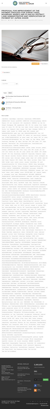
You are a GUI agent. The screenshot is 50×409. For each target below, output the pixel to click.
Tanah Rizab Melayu (12, 215)
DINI (33, 149)
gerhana (23, 137)
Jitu (16, 131)
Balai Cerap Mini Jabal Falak (28, 238)
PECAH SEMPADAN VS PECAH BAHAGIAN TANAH (21, 258)
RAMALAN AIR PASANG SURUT (31, 133)
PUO (24, 135)
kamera (45, 127)
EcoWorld (34, 310)
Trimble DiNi (42, 182)
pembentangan (23, 188)
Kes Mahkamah (26, 166)
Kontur (40, 188)
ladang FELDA (4, 341)
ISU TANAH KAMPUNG (17, 252)
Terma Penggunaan (5, 402)
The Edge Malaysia (5, 347)
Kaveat (35, 223)
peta (35, 225)
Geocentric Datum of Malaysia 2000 (32, 207)
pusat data (42, 308)
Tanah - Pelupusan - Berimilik (7, 349)
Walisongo (38, 139)
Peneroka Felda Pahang (14, 244)
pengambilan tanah (20, 125)
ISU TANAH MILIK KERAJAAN (39, 289)
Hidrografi (4, 125)
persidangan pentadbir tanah (33, 188)
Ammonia (35, 234)
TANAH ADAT (30, 291)
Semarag (11, 201)
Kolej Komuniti (35, 182)
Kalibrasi (19, 141)
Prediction (21, 160)
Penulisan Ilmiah (30, 343)
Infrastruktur (10, 341)
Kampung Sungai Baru (14, 343)
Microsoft (24, 320)
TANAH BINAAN (18, 279)
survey (46, 170)
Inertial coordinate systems (37, 143)
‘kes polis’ (43, 324)
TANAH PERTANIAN (31, 271)
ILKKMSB (28, 195)
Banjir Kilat (19, 246)
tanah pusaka (35, 316)
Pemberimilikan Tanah (23, 225)
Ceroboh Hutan (25, 246)
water (43, 170)
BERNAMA (31, 341)
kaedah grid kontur (40, 225)
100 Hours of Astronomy (22, 164)
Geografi (42, 139)
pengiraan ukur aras (16, 232)
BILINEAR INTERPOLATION (7, 133)
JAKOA (30, 217)
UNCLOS (22, 205)
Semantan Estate (16, 324)
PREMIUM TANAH (41, 275)
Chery (40, 312)
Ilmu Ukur (39, 221)
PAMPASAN (14, 291)
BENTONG (4, 178)
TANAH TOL (4, 279)
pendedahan (17, 172)
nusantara (16, 162)
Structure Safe (38, 246)
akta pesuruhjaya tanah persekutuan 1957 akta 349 (17, 96)
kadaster (26, 127)
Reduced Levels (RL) (27, 184)
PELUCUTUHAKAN (6, 258)
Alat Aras (15, 182)
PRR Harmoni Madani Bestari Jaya (33, 306)
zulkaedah (44, 151)
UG (6, 127)
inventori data (15, 250)
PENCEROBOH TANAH (36, 293)
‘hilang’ (11, 316)
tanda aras (23, 232)
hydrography (38, 170)
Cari (17, 83)
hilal (20, 151)
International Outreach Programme (29, 332)
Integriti (31, 178)
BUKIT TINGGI (36, 176)
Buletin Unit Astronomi (11, 326)
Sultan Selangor (11, 310)
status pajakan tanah (28, 314)
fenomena (11, 151)
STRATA (33, 236)
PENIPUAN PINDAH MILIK (29, 304)
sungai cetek (43, 314)
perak (3, 137)
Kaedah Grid (45, 188)
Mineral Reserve (13, 217)
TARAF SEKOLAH (5, 304)
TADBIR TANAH (5, 295)
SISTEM (21, 304)
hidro (3, 207)
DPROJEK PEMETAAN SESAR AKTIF (19, 176)
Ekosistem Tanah (5, 236)
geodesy (37, 141)
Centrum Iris (43, 320)
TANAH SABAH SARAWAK (41, 295)
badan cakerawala (41, 164)
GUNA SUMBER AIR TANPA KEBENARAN (10, 269)
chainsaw (8, 172)
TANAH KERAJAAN (24, 287)
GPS (29, 125)
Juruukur (36, 232)
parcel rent (23, 219)
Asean (41, 201)
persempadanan (7, 174)
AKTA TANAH (15, 256)
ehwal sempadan (33, 168)
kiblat (34, 139)
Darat (26, 129)
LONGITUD (9, 168)
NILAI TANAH (37, 269)
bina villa (3, 316)
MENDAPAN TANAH (42, 240)
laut (18, 205)
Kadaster (17, 20)
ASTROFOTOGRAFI (23, 170)
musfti (3, 151)
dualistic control (11, 211)
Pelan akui (4, 250)
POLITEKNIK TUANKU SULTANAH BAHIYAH (18, 330)
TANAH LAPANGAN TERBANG (8, 242)
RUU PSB (9, 318)
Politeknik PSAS (33, 221)
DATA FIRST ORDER (28, 172)
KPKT (13, 318)
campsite (3, 308)
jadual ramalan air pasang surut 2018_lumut (16, 102)
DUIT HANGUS (36, 250)
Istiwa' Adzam (17, 211)
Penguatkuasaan (31, 347)
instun (7, 151)
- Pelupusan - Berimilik (40, 347)
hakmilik (38, 209)
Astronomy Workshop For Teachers (8, 203)
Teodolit (26, 182)
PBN (15, 125)
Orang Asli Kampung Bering (25, 244)
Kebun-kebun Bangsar (6, 246)
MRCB (30, 318)
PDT (38, 308)
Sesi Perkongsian (40, 332)
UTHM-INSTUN (18, 221)
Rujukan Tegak (9, 232)
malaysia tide (4, 135)
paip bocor (16, 308)
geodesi (15, 133)
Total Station (4, 149)
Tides (18, 143)
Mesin (28, 131)
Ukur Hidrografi (16, 223)
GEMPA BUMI (29, 176)
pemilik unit (41, 248)
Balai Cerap (24, 250)
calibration (44, 147)
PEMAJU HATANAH (36, 252)
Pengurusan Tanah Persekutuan (14, 219)
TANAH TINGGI (11, 279)
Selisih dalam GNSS (29, 232)
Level (8, 129)
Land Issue (35, 217)
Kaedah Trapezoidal (12, 186)
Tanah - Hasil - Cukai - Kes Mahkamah (9, 351)
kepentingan (44, 209)
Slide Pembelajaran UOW (6, 328)
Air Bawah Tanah (22, 236)
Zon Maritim (29, 250)
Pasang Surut (12, 160)
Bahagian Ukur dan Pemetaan (35, 166)
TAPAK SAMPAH (42, 279)
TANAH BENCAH (22, 273)
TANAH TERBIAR (39, 277)
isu (2, 174)
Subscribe (46, 379)
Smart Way (38, 215)
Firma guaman (33, 308)
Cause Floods (31, 246)
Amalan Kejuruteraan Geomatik (8, 221)
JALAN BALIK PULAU (21, 289)
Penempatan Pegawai (6, 240)
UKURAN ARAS (40, 168)
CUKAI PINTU (22, 281)
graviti (41, 162)
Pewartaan (20, 166)
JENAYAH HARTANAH (39, 281)
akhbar (16, 174)
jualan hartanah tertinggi (27, 310)
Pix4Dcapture (19, 213)
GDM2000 (42, 207)
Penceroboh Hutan (5, 244)
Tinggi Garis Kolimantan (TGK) (7, 184)
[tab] (5, 93)
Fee (10, 236)
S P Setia (21, 318)
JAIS (15, 341)
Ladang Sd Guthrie (5, 322)
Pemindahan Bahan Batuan (24, 178)
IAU (16, 164)
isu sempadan (26, 339)
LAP (20, 308)
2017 (42, 133)
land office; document (33, 213)
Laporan (3, 127)
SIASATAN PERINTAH (38, 256)
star (42, 137)
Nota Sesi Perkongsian (12, 339)
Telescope (46, 203)
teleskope (7, 205)
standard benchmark (28, 248)
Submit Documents (5, 217)
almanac (45, 137)
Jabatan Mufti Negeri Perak (28, 201)
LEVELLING (19, 135)
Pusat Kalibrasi (16, 248)
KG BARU (40, 223)
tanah (18, 209)
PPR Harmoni (4, 306)
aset (11, 314)
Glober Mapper (12, 141)
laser (37, 248)
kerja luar (3, 209)
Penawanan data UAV (42, 211)
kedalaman (4, 131)
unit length (28, 147)
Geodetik (45, 125)
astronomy (21, 162)
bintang (35, 164)
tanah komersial (31, 345)
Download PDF (35, 63)
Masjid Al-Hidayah (33, 211)
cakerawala (36, 127)
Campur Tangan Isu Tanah (35, 244)
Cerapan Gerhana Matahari (17, 199)
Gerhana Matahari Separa (6, 199)
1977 (41, 141)
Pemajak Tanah (41, 234)
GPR (16, 127)
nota (31, 139)
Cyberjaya (34, 318)
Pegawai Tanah (18, 242)
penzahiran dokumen (41, 343)
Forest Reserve (23, 215)
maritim (8, 131)
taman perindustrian (5, 314)
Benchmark (20, 184)
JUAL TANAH (34, 240)
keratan (12, 174)
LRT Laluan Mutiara (32, 324)
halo (14, 151)
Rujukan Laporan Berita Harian (21, 326)
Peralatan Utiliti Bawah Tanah (7, 248)
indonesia (35, 137)
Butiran (18, 129)
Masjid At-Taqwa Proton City (35, 199)
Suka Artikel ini (44, 63)
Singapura (44, 172)
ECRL (15, 316)
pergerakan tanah (10, 308)
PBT (3, 289)
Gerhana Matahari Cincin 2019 (28, 203)
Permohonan (14, 166)
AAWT (17, 203)
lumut (39, 133)
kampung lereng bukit (36, 320)
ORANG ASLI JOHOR (6, 277)
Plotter (30, 182)
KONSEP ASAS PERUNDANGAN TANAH (10, 225)
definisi (32, 209)
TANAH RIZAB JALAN (6, 281)
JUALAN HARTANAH (40, 304)
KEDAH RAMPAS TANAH (7, 252)
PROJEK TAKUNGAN (6, 254)
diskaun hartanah (33, 322)
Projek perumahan (18, 310)
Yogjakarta (16, 201)
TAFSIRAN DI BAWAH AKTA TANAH (26, 256)
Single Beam (22, 223)
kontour (15, 184)
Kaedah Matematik (43, 184)
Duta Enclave (9, 345)
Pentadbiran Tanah (38, 178)
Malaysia (29, 160)
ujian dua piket (4, 234)
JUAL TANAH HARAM (22, 283)
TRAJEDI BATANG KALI (6, 273)
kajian (18, 151)
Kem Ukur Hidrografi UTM (7, 223)
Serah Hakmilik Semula (23, 347)
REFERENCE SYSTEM (24, 145)
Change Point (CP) (35, 184)
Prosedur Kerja (40, 20)
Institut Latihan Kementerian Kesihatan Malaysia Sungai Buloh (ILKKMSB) (27, 180)
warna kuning (30, 225)
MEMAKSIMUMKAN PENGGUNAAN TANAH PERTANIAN (28, 285)
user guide (37, 149)
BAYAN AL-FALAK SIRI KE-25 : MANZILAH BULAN (11, 332)
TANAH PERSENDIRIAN (30, 277)
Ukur (32, 125)
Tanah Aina (19, 316)
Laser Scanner (34, 160)
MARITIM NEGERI (25, 168)
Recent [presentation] (10, 92)
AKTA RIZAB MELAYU (15, 277)
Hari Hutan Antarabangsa (17, 345)
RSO (23, 207)
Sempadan (22, 129)
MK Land (31, 339)
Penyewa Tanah (15, 236)
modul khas (15, 188)
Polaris (44, 160)
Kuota (27, 322)
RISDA (44, 205)
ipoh (31, 135)
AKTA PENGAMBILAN (26, 242)
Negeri (30, 129)
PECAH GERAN (15, 273)
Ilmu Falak (7, 162)
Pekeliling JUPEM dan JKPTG (32, 20)
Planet (36, 238)
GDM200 (20, 131)
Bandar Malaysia (5, 324)
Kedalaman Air (12, 129)
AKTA (37, 236)
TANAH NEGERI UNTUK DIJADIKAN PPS (18, 271)
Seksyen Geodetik (5, 182)
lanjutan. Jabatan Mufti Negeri (10, 207)
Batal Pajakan (28, 236)
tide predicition (13, 135)
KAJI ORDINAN (43, 250)
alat (20, 137)
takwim (15, 234)
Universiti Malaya (33, 162)
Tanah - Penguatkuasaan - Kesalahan (20, 349)
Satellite (11, 205)
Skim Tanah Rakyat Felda (27, 316)
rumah (9, 306)
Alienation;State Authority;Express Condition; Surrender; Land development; (32, 186)
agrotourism (43, 306)
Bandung (20, 201)
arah (40, 149)
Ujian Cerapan (25, 141)
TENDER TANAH (17, 293)
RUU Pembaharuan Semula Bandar (28, 312)
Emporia (26, 318)
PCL (14, 127)
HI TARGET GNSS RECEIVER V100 (12, 137)
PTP (35, 209)
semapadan (33, 205)
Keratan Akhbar (25, 341)
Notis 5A (36, 197)
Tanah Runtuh (13, 246)
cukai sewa (14, 197)
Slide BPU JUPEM (5, 330)
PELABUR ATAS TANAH (21, 291)
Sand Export (26, 217)
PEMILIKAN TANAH (40, 271)
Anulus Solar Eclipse (39, 203)
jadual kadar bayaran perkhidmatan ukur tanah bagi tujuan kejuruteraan (24, 389)
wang (14, 314)
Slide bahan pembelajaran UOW (18, 328)
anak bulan (28, 151)
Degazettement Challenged (36, 242)
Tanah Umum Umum (14, 347)
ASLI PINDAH (29, 289)
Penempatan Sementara (6, 166)
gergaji (24, 131)
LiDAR (34, 248)
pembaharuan (39, 318)
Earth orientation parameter (7, 145)
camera (15, 205)
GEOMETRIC (15, 145)
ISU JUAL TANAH (30, 281)
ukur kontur (10, 234)
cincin (32, 137)
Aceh (11, 180)
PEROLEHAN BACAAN (23, 174)
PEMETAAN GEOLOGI (6, 238)
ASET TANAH (36, 291)
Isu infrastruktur (5, 320)
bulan (32, 151)
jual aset (7, 316)
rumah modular (27, 308)
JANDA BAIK (42, 176)
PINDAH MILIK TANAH (14, 304)
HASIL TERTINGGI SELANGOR (33, 283)
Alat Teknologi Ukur (25, 221)
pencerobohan (4, 339)
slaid (19, 188)
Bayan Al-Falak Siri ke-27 (38, 328)
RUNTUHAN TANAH (15, 254)
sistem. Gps (19, 207)
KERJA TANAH (13, 283)
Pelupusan (34, 219)
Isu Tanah (33, 215)
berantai (3, 172)
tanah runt (23, 277)
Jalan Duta (29, 320)
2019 (3, 205)
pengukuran (39, 172)
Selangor (40, 213)
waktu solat (37, 201)
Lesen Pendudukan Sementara (27, 197)
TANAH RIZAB (31, 287)
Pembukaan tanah (36, 314)
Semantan (4, 345)
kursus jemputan (23, 209)
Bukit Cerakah (40, 217)
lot (36, 205)
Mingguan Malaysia (5, 343)
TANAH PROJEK (15, 287)
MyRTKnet (41, 129)
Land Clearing (4, 219)
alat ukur (10, 127)
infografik (30, 326)
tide (8, 135)
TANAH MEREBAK (30, 273)
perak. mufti (27, 205)
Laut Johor (28, 240)
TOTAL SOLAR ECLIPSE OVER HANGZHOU (10, 139)
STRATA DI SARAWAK (40, 254)
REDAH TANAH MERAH (6, 256)
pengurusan (4, 188)
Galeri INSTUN (21, 182)
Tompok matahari (15, 238)
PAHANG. (9, 178)
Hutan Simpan (28, 219)
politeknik (28, 135)
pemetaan (36, 125)
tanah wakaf (9, 250)
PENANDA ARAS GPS (6, 176)
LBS (24, 322)
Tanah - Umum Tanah (32, 349)
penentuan (40, 205)
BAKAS (11, 182)
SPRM (34, 254)
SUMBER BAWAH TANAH (7, 275)
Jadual (3, 160)
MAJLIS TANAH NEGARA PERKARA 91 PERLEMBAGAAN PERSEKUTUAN (16, 260)
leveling (25, 149)
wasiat (37, 312)
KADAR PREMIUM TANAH (18, 275)
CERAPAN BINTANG (16, 168)
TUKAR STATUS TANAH (40, 287)
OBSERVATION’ (38, 174)
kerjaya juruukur (43, 195)
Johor (20, 320)
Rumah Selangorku (14, 240)
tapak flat (17, 318)
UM (38, 162)
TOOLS (21, 149)
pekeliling (4, 326)
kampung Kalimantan (38, 339)
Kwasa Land (4, 318)
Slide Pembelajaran (40, 326)
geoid (37, 131)
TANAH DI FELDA (26, 279)
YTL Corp (26, 324)
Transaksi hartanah (19, 314)
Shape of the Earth (12, 143)
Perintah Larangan (21, 234)
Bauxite (18, 215)
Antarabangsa (34, 129)
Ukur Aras (4, 129)
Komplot (38, 324)
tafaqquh (27, 139)
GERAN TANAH (12, 295)
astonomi (22, 172)
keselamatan (32, 131)
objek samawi (41, 232)
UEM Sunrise (20, 322)
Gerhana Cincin (26, 199)
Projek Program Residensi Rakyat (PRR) (19, 306)
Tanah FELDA (20, 217)
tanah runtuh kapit (13, 322)
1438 (40, 151)
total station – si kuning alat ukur (13, 107)
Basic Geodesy (4, 143)
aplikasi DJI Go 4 (13, 213)
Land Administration (5, 180)
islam (43, 149)
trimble (29, 149)
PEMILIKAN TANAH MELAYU (10, 289)
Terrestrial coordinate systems (25, 143)
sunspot (20, 238)
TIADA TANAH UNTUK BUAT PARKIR (26, 269)
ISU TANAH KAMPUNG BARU (29, 295)
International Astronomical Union (8, 164)
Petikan (34, 326)
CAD (35, 343)
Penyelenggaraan (10, 125)
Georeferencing (5, 141)
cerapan (23, 151)
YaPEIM (21, 324)
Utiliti (43, 246)
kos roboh (19, 341)
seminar (12, 162)
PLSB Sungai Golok (17, 312)
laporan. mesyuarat (37, 135)
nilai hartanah (4, 310)
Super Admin (11, 20)
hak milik (25, 345)
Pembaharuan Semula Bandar (7, 312)
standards (33, 147)
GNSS (26, 125)
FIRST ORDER (31, 174)
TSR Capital (41, 316)
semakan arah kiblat (25, 211)
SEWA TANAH (19, 295)
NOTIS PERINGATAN (27, 252)
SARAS (3, 162)
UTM (21, 203)
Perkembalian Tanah (29, 223)
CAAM (21, 248)
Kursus (40, 125)
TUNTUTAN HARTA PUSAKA (7, 293)
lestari (10, 324)
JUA (46, 287)
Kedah (29, 215)
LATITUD (4, 168)
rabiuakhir (36, 151)
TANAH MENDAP (5, 271)
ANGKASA (31, 164)
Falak (19, 127)
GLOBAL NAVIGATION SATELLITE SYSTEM (10, 170)
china (21, 139)
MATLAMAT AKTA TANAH (37, 258)
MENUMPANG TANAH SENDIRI (30, 275)
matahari (28, 137)
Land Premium (4, 215)
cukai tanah (19, 197)
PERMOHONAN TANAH (6, 287)
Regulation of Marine (29, 328)
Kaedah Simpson (5, 186)
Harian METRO (37, 341)
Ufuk (20, 250)
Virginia (44, 141)
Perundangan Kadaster (23, 20)
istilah (22, 133)
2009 (40, 137)
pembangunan (4, 211)
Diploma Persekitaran (35, 195)
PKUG (46, 166)
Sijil (16, 141)
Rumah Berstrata (22, 240)
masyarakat (27, 162)
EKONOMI (43, 291)
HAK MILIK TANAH (6, 283)
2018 (17, 160)
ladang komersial (38, 345)
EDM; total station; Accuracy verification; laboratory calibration (13, 147)
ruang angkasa (40, 238)
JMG (34, 172)
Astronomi (31, 127)
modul (28, 209)
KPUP (30, 141)
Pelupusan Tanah (15, 178)
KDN (46, 304)
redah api (11, 320)
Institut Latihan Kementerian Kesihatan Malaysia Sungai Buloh (13, 195)
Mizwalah (3, 232)
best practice (38, 147)
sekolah (12, 172)
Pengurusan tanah (22, 343)
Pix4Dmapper (25, 213)
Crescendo (16, 320)
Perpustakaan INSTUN (6, 197)
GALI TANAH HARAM (6, 291)
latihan (14, 209)
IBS (22, 308)
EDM (33, 141)
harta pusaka (20, 339)
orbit (46, 248)
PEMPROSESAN (32, 170)
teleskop (41, 127)
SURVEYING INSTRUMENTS (13, 149)
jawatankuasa (44, 135)
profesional (9, 188)
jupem (19, 133)
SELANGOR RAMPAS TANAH (26, 254)
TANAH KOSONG (34, 279)
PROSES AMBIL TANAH (26, 293)
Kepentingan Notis (29, 234)
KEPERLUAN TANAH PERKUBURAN (9, 285)
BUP (42, 166)
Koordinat (13, 131)
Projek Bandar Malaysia (41, 322)
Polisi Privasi (12, 402)
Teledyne (39, 160)
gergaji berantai (9, 209)
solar (24, 139)
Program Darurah (5, 201)
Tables (25, 160)
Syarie (23, 127)
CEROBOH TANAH (15, 281)
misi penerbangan (5, 213)
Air (44, 129)
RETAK (37, 273)
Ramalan (7, 160)
